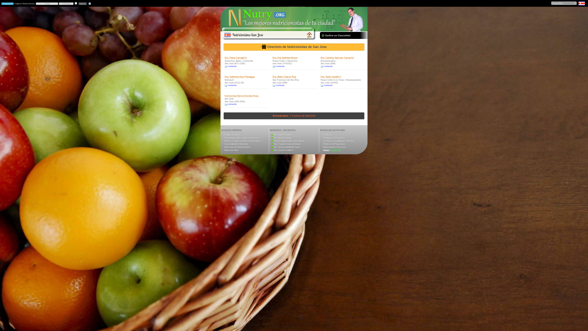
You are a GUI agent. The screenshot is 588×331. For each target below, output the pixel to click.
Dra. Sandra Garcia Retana (287, 144)
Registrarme (230, 138)
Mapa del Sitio (231, 150)
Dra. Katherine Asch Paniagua (240, 76)
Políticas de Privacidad (334, 144)
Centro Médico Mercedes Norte (289, 141)
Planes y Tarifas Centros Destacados (242, 141)
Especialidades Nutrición (236, 144)
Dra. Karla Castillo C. (331, 76)
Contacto (327, 135)
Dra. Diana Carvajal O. (236, 57)
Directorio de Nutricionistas (237, 147)
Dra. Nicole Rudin (282, 135)
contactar (232, 66)
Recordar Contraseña (248, 138)
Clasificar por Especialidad (337, 35)
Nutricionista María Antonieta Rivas (241, 96)
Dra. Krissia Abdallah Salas (287, 147)
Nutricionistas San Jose (334, 147)
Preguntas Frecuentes (334, 138)
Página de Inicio (232, 135)
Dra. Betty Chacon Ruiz (284, 76)
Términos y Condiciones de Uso (338, 141)
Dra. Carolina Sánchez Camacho (337, 57)
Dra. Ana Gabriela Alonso (285, 57)
